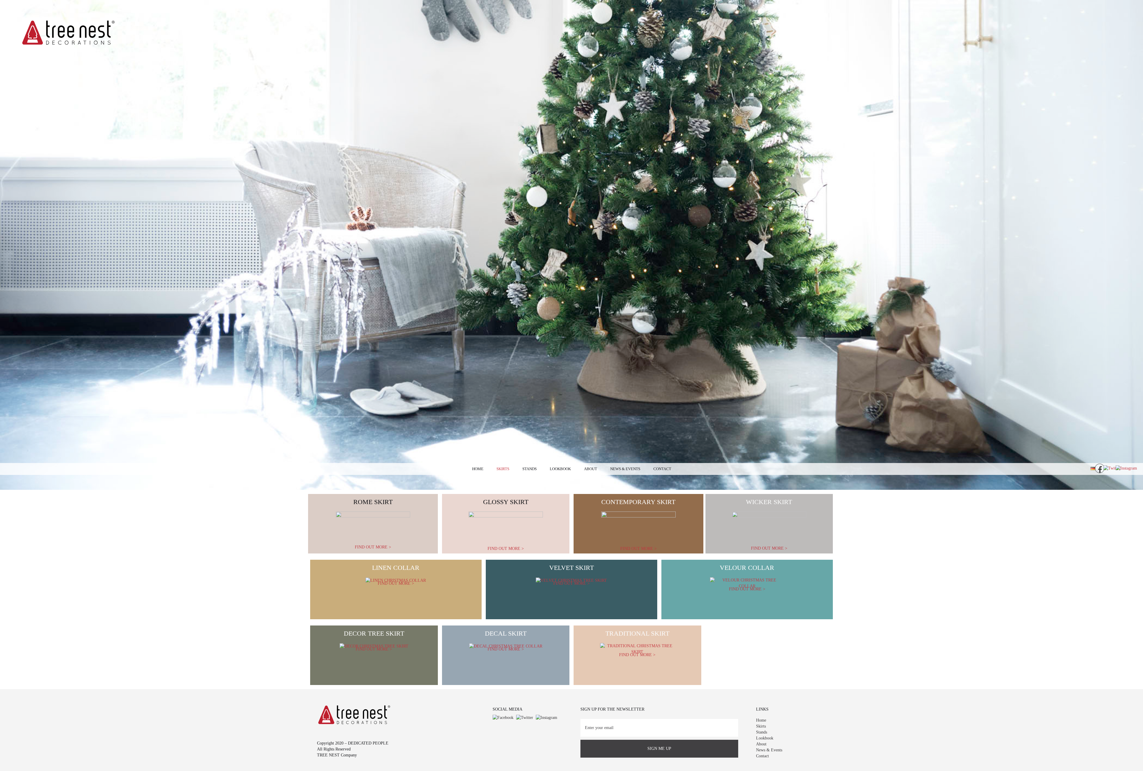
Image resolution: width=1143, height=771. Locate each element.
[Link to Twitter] (524, 717)
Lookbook (560, 469)
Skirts (502, 469)
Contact (662, 469)
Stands (529, 469)
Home (477, 469)
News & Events (625, 469)
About (590, 469)
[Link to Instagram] (546, 717)
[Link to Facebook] (503, 717)
